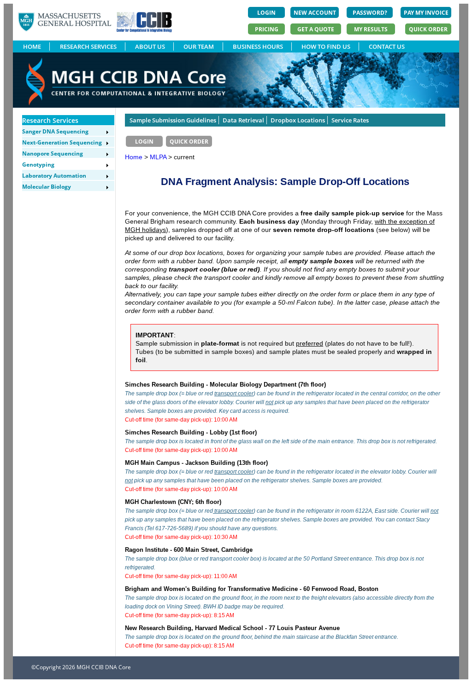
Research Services (50, 120)
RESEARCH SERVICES (88, 46)
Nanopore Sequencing (52, 153)
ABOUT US (150, 46)
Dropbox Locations (298, 120)
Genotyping (38, 164)
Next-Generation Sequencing (62, 142)
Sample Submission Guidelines (173, 120)
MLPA (159, 157)
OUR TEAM (198, 46)
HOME (32, 46)
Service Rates (350, 120)
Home (133, 157)
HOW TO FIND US (325, 46)
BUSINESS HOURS (258, 46)
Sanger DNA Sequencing (55, 131)
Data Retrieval (243, 120)
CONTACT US (387, 46)
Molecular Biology (46, 187)
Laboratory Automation (54, 175)
